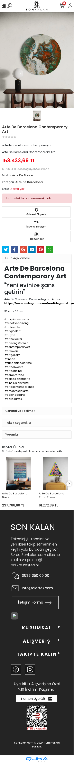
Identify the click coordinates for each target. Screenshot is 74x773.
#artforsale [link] (12, 327)
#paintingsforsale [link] (16, 343)
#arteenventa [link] (13, 367)
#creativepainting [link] (16, 323)
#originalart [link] (12, 331)
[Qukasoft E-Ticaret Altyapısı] (37, 759)
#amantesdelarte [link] (16, 391)
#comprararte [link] (14, 375)
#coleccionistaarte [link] (17, 379)
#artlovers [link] (11, 351)
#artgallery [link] (12, 355)
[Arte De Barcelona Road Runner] (55, 473)
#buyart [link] (9, 335)
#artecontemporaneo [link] (19, 387)
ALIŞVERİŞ (37, 641)
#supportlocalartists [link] (18, 363)
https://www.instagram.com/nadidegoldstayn (39, 303)
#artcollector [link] (13, 339)
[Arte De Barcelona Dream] (18, 473)
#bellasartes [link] (13, 399)
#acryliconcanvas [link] (16, 319)
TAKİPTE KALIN (37, 654)
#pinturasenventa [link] (16, 383)
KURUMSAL (37, 628)
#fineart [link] (9, 359)
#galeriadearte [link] (15, 395)
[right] (69, 483)
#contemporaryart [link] (17, 347)
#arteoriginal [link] (13, 371)
